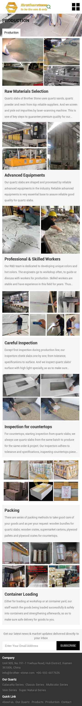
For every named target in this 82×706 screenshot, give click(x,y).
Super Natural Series (32, 690)
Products (38, 702)
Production (11, 32)
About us (8, 702)
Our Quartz (22, 702)
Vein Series (9, 690)
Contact (66, 702)
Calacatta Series (13, 684)
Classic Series (35, 684)
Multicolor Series (57, 684)
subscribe (68, 645)
